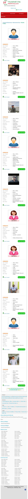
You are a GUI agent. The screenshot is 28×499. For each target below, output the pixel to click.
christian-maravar (18, 442)
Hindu (2, 423)
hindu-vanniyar (4, 445)
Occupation (25, 418)
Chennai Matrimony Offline (7, 401)
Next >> (19, 389)
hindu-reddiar (3, 441)
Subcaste (8, 417)
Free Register (21, 13)
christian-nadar (17, 446)
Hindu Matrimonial (23, 396)
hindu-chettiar (3, 432)
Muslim (8, 423)
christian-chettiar (18, 441)
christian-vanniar (4, 453)
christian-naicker (4, 477)
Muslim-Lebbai (17, 450)
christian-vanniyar (4, 454)
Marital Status (15, 417)
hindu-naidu (17, 438)
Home (2, 13)
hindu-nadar (17, 435)
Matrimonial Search (16, 396)
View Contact (6, 60)
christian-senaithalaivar (5, 451)
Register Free (9, 396)
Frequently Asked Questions (21, 406)
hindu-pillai (3, 440)
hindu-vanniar (3, 444)
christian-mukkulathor (18, 445)
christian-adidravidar (18, 440)
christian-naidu (4, 450)
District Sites (3, 16)
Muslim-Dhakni (17, 477)
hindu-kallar (3, 436)
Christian (5, 423)
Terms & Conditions (10, 411)
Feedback (12, 406)
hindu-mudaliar (17, 431)
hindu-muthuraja (17, 434)
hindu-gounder (3, 434)
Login (6, 396)
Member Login (13, 8)
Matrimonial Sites (16, 22)
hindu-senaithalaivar (5, 442)
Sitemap (9, 408)
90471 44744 (19, 9)
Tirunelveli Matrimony (7, 22)
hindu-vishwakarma (4, 446)
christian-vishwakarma (5, 455)
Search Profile (12, 13)
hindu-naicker (17, 436)
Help (8, 406)
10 (16, 389)
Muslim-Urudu (17, 455)
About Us (4, 411)
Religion (2, 417)
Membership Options (13, 403)
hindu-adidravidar (4, 431)
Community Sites (5, 403)
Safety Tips (4, 413)
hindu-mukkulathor (18, 432)
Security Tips (24, 411)
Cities (12, 417)
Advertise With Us (16, 401)
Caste (5, 417)
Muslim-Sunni (17, 453)
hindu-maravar (4, 438)
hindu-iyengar (3, 435)
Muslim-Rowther (17, 451)
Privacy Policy (17, 411)
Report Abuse (4, 408)
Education (20, 417)
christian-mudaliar (18, 444)
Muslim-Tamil (17, 454)
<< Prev (9, 388)
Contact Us (4, 406)
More (2, 419)
